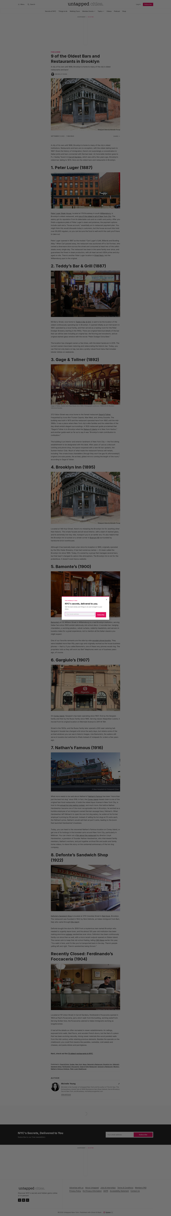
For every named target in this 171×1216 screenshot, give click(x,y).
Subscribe (100, 615)
